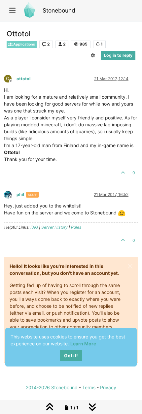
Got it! (71, 355)
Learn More (83, 343)
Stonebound (59, 10)
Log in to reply (118, 55)
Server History (54, 227)
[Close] (130, 266)
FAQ (34, 227)
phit (20, 194)
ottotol (23, 78)
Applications (24, 44)
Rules (76, 227)
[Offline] (10, 194)
